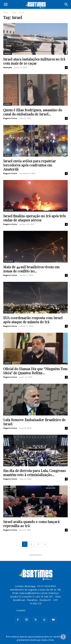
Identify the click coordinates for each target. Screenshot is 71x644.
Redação (7, 67)
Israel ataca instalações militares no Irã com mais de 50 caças (34, 61)
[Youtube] (53, 620)
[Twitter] (35, 620)
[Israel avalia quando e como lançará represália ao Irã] (35, 501)
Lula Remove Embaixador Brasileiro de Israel (34, 421)
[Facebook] (17, 620)
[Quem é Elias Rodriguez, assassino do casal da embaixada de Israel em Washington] (35, 90)
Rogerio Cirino (10, 118)
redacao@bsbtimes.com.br (40, 610)
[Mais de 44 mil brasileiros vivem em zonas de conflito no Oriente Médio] (35, 247)
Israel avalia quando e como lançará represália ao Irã (31, 523)
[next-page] (45, 544)
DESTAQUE (8, 210)
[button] (5, 4)
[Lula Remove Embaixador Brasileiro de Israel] (35, 399)
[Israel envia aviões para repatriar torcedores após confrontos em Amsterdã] (35, 141)
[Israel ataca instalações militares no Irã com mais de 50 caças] (35, 39)
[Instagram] (26, 619)
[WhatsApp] (44, 620)
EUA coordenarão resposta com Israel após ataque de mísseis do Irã (33, 319)
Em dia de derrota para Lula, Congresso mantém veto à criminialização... (34, 472)
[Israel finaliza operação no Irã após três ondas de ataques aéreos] (35, 196)
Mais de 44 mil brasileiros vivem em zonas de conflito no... (31, 268)
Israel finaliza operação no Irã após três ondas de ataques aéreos (34, 217)
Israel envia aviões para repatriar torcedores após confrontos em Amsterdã (29, 164)
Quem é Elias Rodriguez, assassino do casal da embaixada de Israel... (32, 111)
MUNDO (7, 53)
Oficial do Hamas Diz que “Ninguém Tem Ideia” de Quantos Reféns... (35, 370)
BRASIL (7, 465)
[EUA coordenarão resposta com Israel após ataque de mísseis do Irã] (35, 298)
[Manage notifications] (63, 636)
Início (5, 12)
